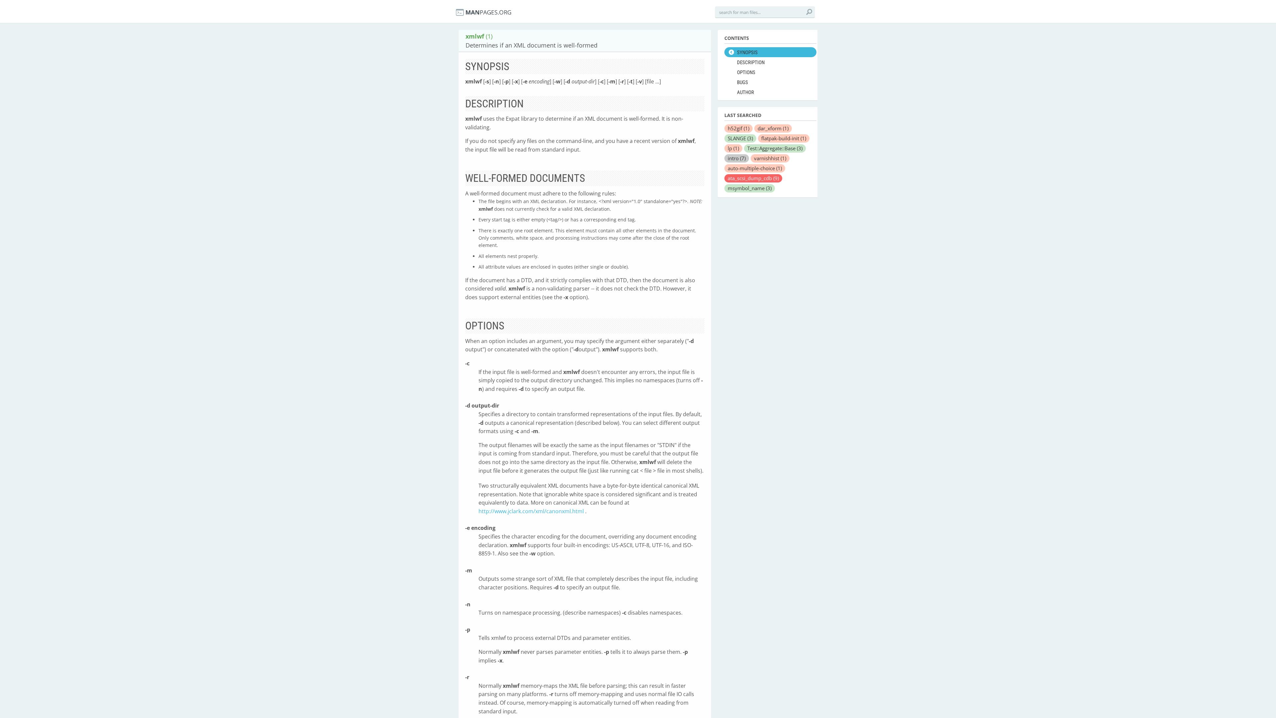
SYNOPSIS (747, 53)
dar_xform (773, 128)
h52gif (738, 128)
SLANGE (740, 138)
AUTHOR (745, 92)
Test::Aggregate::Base (774, 148)
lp (733, 148)
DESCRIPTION (751, 62)
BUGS (742, 82)
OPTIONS (746, 72)
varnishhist (770, 158)
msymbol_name (750, 188)
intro (737, 158)
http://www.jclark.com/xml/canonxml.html (531, 511)
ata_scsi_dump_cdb (753, 178)
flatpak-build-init (783, 138)
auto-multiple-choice (755, 168)
